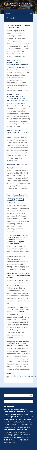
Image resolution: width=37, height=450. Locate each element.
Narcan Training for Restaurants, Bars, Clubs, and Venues (18, 132)
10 (25, 376)
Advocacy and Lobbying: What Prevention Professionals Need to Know (18, 275)
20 (29, 376)
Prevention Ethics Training (17, 165)
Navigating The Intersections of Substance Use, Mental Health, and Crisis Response (18, 343)
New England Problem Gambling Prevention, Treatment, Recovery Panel (17, 62)
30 (32, 376)
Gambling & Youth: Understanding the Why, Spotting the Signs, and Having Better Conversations (18, 97)
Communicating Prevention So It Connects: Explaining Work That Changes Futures (18, 309)
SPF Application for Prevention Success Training (18, 26)
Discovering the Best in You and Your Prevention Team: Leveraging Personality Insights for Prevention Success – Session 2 (17, 198)
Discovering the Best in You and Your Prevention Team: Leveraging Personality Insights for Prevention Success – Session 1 (17, 239)
